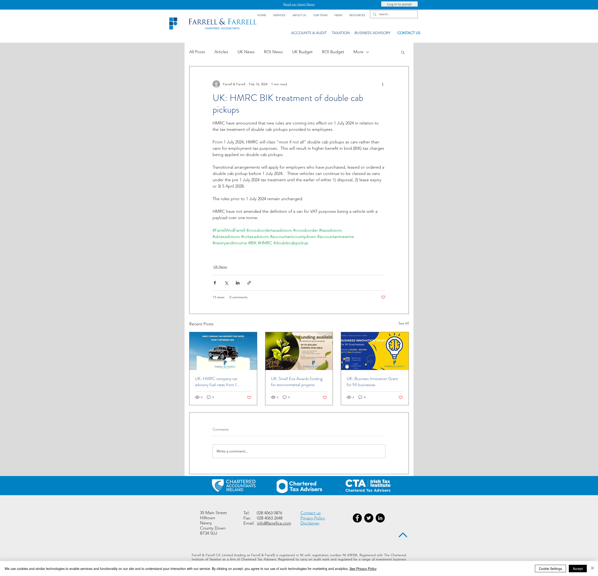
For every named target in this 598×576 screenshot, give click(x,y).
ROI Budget (333, 51)
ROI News (273, 51)
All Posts (197, 51)
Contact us (310, 513)
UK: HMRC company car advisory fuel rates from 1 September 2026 (216, 382)
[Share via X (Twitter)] (226, 283)
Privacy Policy (312, 518)
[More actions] (382, 84)
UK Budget (302, 51)
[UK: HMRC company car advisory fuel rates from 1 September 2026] (223, 351)
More (358, 51)
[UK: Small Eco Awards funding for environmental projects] (299, 351)
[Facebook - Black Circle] (357, 518)
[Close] (592, 568)
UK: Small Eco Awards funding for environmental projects (296, 382)
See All (404, 323)
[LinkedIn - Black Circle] (380, 518)
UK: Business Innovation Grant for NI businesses (372, 382)
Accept (578, 568)
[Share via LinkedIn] (237, 283)
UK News (246, 51)
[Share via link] (249, 283)
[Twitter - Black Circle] (368, 518)
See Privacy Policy (363, 568)
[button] (403, 52)
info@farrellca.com (274, 523)
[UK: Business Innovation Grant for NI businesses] (375, 351)
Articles (221, 51)
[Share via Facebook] (215, 283)
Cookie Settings (550, 568)
